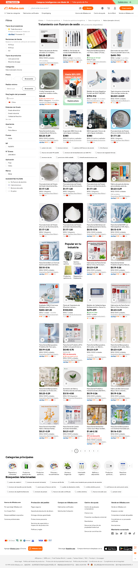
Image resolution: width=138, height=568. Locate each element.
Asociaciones (115, 525)
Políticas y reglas (36, 529)
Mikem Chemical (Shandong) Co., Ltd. (73, 398)
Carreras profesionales (12, 519)
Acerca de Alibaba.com (12, 502)
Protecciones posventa (39, 519)
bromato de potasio (41, 492)
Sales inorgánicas (94, 20)
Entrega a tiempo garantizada (40, 515)
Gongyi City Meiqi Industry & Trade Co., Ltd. (49, 102)
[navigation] (21, 236)
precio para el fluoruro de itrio (47, 487)
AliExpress (38, 558)
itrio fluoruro (104, 148)
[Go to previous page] (72, 451)
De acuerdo (29, 79)
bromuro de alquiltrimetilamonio (19, 492)
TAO (85, 558)
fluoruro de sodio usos (100, 492)
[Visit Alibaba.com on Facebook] (112, 533)
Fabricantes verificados (65, 507)
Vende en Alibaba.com (118, 507)
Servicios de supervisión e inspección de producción (40, 524)
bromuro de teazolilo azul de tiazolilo (20, 487)
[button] (80, 8)
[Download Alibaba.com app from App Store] (110, 548)
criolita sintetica (82, 492)
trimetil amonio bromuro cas (88, 157)
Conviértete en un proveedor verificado (121, 520)
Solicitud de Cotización (65, 511)
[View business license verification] (88, 565)
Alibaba (40, 20)
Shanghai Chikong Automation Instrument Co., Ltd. (49, 314)
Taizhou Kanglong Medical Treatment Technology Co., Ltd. (121, 100)
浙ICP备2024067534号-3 (124, 565)
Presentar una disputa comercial (95, 517)
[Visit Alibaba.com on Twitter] (121, 533)
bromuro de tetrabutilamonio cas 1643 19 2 (78, 152)
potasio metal (117, 492)
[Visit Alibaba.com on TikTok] (134, 533)
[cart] (109, 8)
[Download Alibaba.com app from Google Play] (126, 548)
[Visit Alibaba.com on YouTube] (130, 533)
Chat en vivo (89, 513)
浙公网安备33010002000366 (104, 565)
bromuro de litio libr (58, 482)
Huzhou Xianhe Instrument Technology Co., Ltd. (97, 316)
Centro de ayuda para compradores (92, 508)
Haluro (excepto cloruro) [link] (111, 20)
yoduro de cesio (47, 148)
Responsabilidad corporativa (13, 515)
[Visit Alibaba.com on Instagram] (125, 533)
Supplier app (70, 548)
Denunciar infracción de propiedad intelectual (93, 526)
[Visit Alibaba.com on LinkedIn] (117, 533)
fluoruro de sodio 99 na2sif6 (50, 152)
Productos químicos (53, 20)
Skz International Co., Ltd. (119, 60)
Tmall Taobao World (58, 558)
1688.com (47, 558)
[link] (135, 547)
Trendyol (92, 558)
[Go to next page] (98, 451)
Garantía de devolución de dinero (42, 511)
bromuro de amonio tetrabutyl (36, 482)
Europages (100, 558)
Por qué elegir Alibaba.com (13, 507)
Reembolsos (89, 521)
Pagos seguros (36, 507)
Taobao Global (78, 558)
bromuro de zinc (47, 157)
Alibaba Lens (14, 548)
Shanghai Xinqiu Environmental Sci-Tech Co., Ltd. (73, 140)
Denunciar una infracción (93, 531)
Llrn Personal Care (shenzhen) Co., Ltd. (97, 61)
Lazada (69, 558)
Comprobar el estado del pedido (122, 515)
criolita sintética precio (93, 487)
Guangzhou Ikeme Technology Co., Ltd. (73, 60)
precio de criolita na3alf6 (65, 157)
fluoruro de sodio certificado (62, 492)
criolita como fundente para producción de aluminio (86, 482)
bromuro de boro (63, 148)
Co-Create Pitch (9, 511)
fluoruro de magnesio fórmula (106, 152)
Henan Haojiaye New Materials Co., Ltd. (121, 140)
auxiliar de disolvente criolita (71, 487)
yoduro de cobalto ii (15, 482)
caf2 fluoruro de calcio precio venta (117, 487)
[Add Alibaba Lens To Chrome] (35, 548)
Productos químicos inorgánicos (74, 20)
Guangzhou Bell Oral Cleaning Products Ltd (49, 63)
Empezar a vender (117, 511)
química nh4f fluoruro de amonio (84, 148)
